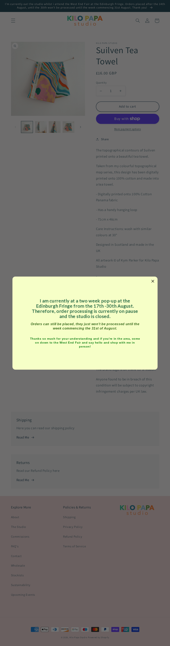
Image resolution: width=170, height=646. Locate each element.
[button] (152, 281)
